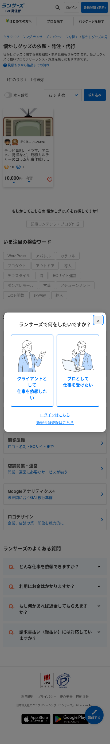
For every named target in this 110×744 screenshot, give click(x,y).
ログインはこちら (55, 414)
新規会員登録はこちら (55, 422)
